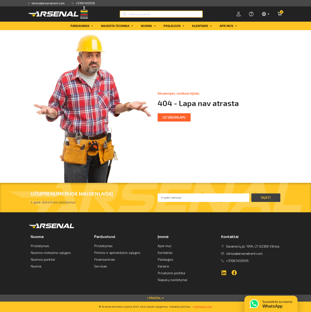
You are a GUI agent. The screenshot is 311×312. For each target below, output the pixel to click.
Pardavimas (79, 26)
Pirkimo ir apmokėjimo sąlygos (117, 252)
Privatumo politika (171, 273)
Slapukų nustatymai (172, 280)
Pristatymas (40, 246)
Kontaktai (165, 252)
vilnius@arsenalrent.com (48, 3)
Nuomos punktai (43, 259)
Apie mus (226, 26)
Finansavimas (104, 259)
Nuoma (146, 26)
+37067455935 (85, 3)
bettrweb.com (203, 306)
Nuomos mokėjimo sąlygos (51, 252)
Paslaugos (172, 26)
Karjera (163, 266)
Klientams (200, 26)
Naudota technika (115, 26)
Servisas (100, 266)
